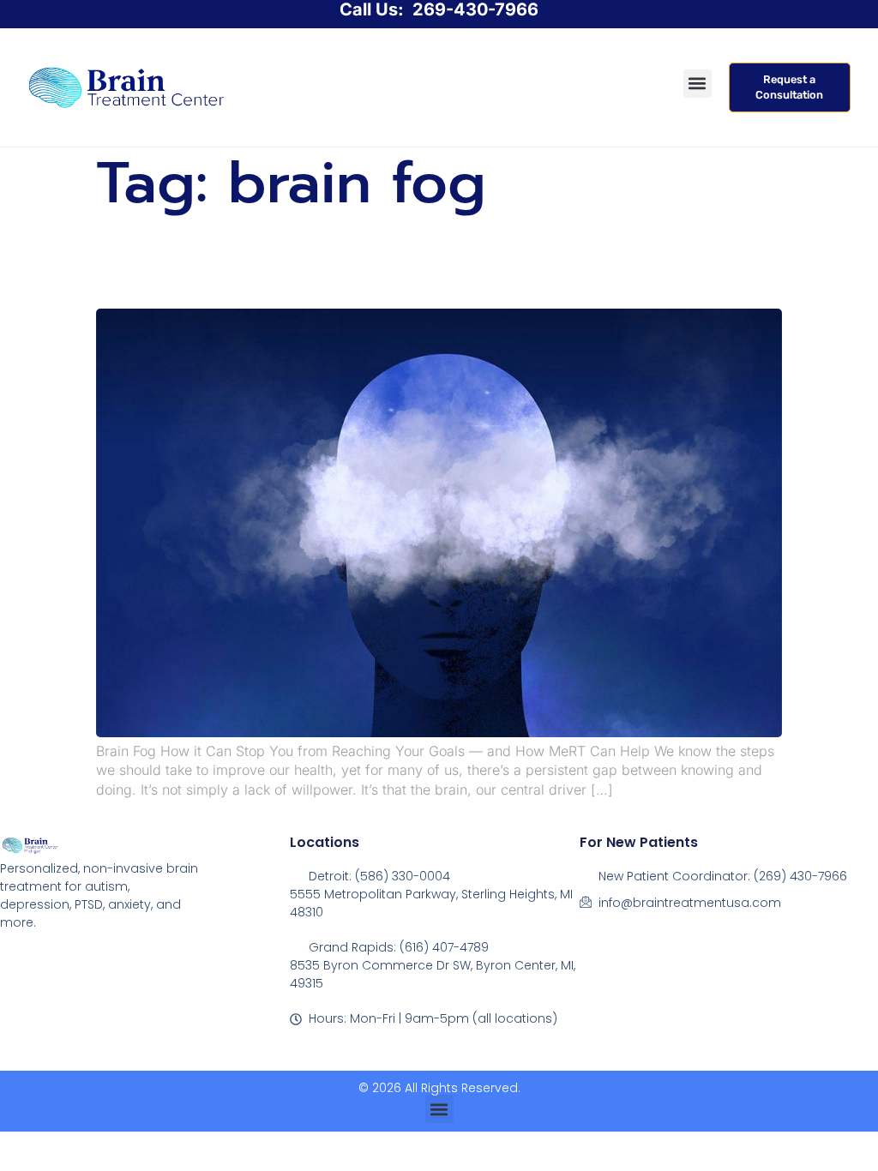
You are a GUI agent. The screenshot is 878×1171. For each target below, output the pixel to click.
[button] (697, 83)
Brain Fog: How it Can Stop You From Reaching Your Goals (405, 260)
